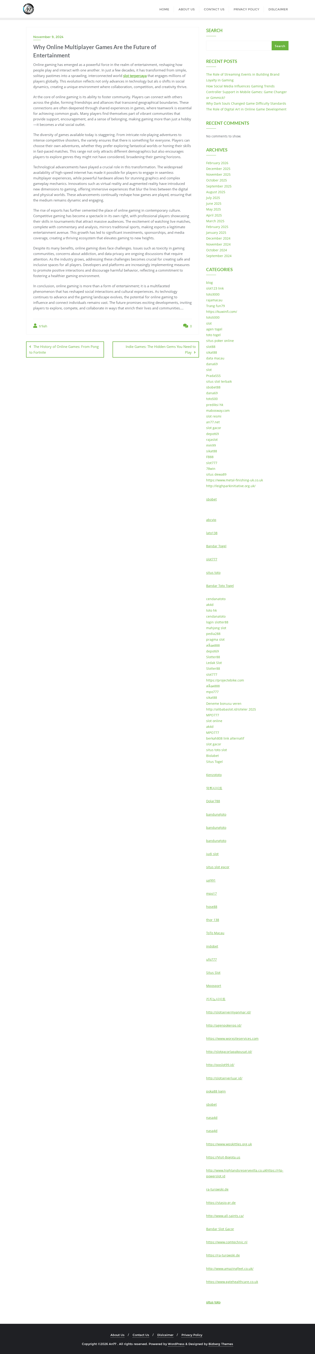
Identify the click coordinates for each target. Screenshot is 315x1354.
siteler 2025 (247, 709)
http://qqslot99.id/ (220, 1065)
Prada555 (213, 375)
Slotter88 (213, 657)
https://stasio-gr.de (221, 1202)
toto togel (213, 335)
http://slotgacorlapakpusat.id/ (229, 1051)
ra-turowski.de (217, 1189)
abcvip (211, 520)
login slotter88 (217, 622)
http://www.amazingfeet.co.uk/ (229, 1268)
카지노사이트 (216, 999)
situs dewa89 (216, 474)
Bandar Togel (216, 546)
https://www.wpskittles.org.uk (229, 1144)
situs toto (213, 572)
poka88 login (216, 1091)
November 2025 (218, 174)
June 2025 (213, 203)
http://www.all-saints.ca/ (225, 1216)
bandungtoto (216, 814)
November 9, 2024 (48, 37)
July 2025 (213, 198)
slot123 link (215, 288)
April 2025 (214, 215)
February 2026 (217, 163)
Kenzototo (214, 775)
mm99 (211, 445)
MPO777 (212, 715)
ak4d (210, 604)
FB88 (210, 457)
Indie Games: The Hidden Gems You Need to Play (161, 349)
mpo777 (212, 692)
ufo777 (211, 959)
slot (209, 323)
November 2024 (218, 244)
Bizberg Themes (220, 1344)
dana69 (212, 364)
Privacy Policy (191, 1335)
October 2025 (216, 180)
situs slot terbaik (219, 381)
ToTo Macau (215, 933)
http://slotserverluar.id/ (224, 1078)
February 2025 (217, 227)
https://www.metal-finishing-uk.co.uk (234, 480)
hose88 (211, 906)
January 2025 (216, 232)
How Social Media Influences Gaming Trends (240, 86)
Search (214, 30)
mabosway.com (218, 410)
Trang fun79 (215, 306)
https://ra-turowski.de (223, 1255)
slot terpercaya (135, 75)
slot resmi (213, 416)
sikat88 (211, 352)
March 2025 (215, 221)
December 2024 (218, 238)
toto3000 (213, 294)
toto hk (211, 610)
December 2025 (218, 168)
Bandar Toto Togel (220, 586)
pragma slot (215, 639)
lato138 (211, 533)
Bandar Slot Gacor (220, 1229)
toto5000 (213, 317)
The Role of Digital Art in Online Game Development (246, 109)
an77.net (213, 422)
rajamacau (214, 300)
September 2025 (219, 186)
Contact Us (141, 1335)
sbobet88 (213, 387)
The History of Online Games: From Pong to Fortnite (64, 349)
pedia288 (213, 633)
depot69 (212, 434)
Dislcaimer (165, 1335)
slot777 (211, 463)
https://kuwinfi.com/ (221, 311)
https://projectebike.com (225, 680)
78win (210, 468)
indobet (212, 946)
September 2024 (219, 256)
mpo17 (211, 893)
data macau (215, 358)
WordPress (176, 1344)
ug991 (211, 880)
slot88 (210, 346)
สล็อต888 (213, 645)
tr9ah (42, 326)
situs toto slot (216, 750)
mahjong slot (216, 628)
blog (209, 282)
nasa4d (211, 1117)
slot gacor (213, 428)
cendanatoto (216, 599)
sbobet (211, 499)
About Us (117, 1335)
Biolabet (212, 755)
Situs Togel (214, 761)
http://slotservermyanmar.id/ (228, 1012)
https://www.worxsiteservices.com (232, 1038)
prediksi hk (214, 405)
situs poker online (220, 340)
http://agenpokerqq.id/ (223, 1025)
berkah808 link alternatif (225, 738)
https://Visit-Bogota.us (223, 1157)
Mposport (213, 986)
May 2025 (213, 209)
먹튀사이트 (214, 788)
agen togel (214, 329)
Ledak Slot (214, 663)
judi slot (212, 854)
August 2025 (215, 192)
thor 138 (212, 920)
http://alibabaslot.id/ (222, 709)
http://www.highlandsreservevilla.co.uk (236, 1170)
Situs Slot (213, 972)
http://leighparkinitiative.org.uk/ (231, 486)
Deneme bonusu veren (223, 703)
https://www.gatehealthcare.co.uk (232, 1282)
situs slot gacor (217, 867)
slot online (214, 721)
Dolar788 (213, 801)
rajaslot (212, 439)
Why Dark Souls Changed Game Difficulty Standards (246, 103)
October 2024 (216, 250)
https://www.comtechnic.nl (226, 1242)
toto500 (212, 399)
